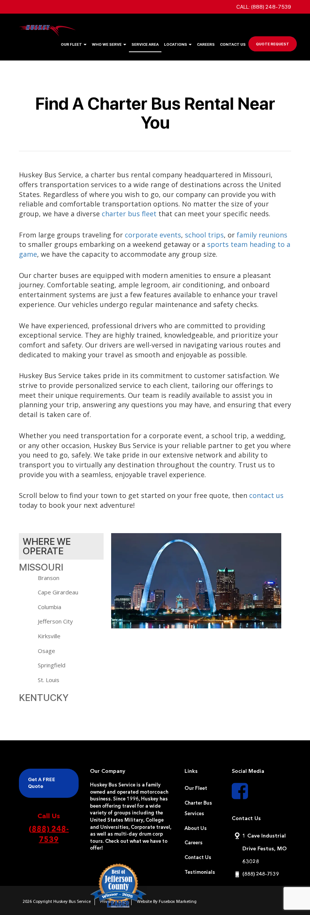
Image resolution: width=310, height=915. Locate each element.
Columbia (49, 607)
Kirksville (49, 636)
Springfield (51, 665)
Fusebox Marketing (178, 901)
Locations (176, 44)
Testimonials (199, 872)
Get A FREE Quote (41, 783)
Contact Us (233, 44)
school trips (204, 234)
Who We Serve (107, 44)
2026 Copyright (38, 901)
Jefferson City (55, 621)
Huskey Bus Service (72, 901)
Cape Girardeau (58, 592)
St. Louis (48, 680)
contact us (266, 495)
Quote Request (272, 44)
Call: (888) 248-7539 (263, 7)
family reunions (262, 234)
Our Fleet (72, 44)
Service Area (145, 44)
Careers (206, 44)
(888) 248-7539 (49, 835)
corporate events (153, 234)
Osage (46, 650)
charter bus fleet (129, 213)
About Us (195, 828)
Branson (48, 578)
